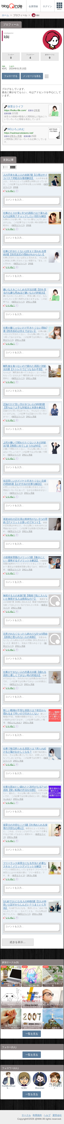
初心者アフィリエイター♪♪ (53, 1006)
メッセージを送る (32, 76)
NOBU (24, 1088)
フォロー (11, 56)
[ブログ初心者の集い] (31, 976)
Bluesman (39, 1088)
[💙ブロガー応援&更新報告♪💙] (11, 976)
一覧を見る (31, 1033)
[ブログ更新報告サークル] (11, 997)
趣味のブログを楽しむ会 (53, 984)
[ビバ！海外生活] (52, 1018)
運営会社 (57, 1115)
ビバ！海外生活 (53, 1028)
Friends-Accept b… (8, 1087)
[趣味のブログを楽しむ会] (52, 976)
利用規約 (37, 1115)
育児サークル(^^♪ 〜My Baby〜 (11, 1027)
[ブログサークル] (12, 6)
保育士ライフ (18, 225)
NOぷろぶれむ (14, 723)
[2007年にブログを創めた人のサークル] (31, 1018)
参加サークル (49, 56)
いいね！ (10, 190)
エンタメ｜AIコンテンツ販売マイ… (55, 1086)
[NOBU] (24, 1079)
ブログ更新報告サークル (11, 1006)
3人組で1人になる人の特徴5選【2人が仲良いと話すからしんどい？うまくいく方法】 (24, 904)
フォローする (10, 76)
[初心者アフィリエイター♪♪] (52, 997)
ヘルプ (47, 1115)
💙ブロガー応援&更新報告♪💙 (11, 984)
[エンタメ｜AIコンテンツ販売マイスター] (55, 1079)
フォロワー (30, 56)
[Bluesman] (40, 1079)
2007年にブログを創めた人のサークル (32, 1027)
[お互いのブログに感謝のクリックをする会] (31, 997)
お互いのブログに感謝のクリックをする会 (32, 1006)
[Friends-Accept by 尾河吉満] (8, 1079)
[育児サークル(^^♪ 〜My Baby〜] (11, 1018)
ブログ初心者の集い (32, 985)
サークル (26, 1115)
